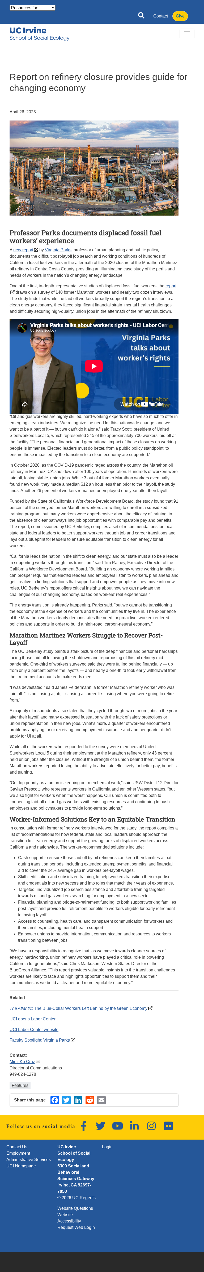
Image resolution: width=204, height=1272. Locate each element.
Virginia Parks (58, 250)
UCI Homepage (21, 1166)
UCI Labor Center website (34, 1029)
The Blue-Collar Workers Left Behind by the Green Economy (78, 1008)
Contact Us (16, 1147)
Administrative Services (28, 1159)
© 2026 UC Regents (76, 1197)
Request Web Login (76, 1227)
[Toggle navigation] (187, 34)
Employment (18, 1153)
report (170, 286)
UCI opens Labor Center (33, 1019)
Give (180, 16)
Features (20, 1085)
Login (107, 1147)
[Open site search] (141, 16)
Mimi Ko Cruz (22, 1061)
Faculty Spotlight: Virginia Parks (40, 1040)
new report (23, 250)
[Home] (40, 34)
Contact (160, 16)
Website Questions (75, 1208)
